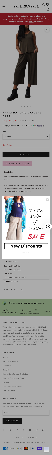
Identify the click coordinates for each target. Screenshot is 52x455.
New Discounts (26, 246)
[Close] (47, 199)
